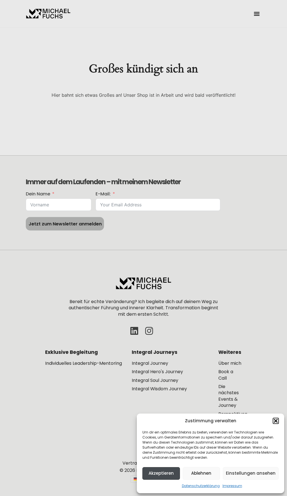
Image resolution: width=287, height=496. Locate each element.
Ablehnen (201, 473)
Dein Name (38, 194)
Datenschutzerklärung (201, 485)
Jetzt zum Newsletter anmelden (65, 224)
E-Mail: (103, 194)
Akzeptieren (161, 473)
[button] (276, 421)
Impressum (232, 485)
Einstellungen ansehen (251, 473)
